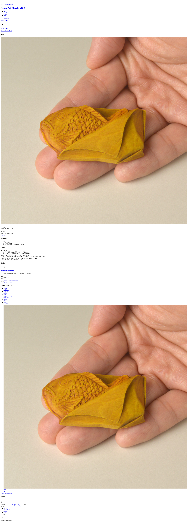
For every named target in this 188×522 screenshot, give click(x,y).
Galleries (6, 12)
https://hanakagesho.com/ (9, 282)
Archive (5, 511)
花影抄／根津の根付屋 (8, 270)
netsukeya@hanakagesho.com (11, 280)
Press (5, 512)
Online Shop (6, 18)
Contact (5, 508)
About (5, 15)
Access (5, 16)
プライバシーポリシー (16, 504)
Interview (6, 14)
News (5, 11)
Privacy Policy (17, 506)
